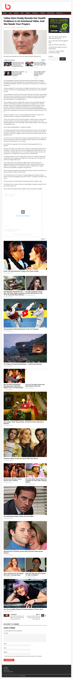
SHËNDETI (28, 13)
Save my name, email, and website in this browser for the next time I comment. (23, 656)
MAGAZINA (16, 13)
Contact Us (59, 13)
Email (5, 648)
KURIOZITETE (35, 13)
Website (5, 652)
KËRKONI (51, 56)
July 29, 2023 (8, 27)
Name (5, 643)
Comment (6, 633)
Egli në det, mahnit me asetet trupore (57, 44)
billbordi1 (15, 27)
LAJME (10, 13)
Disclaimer (6, 668)
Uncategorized (22, 27)
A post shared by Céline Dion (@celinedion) (23, 234)
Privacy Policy (50, 13)
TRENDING (42, 13)
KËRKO (62, 58)
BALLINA (5, 13)
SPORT (22, 13)
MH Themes (23, 675)
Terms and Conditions (8, 671)
